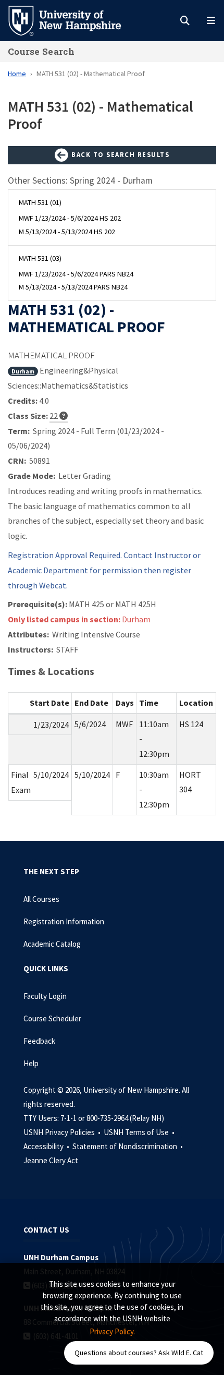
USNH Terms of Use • (140, 1132)
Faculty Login (45, 996)
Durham (22, 371)
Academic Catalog (52, 944)
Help (31, 1063)
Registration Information (63, 921)
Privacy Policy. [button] (112, 1331)
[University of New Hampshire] (73, 20)
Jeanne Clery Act (50, 1160)
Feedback (39, 1041)
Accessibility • (47, 1146)
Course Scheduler (52, 1018)
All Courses (41, 899)
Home (17, 73)
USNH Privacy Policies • (62, 1132)
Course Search (41, 51)
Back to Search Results (119, 154)
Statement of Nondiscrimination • (128, 1146)
